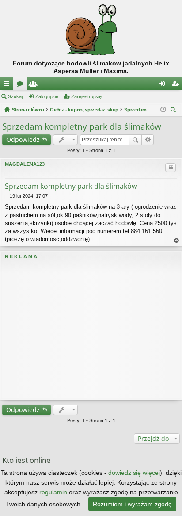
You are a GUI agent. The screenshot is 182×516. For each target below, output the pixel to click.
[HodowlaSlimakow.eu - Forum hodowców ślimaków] (91, 30)
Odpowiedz (23, 139)
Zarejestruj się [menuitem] (177, 85)
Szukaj (15, 96)
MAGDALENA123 (25, 164)
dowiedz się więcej (134, 472)
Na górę (176, 241)
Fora (22, 85)
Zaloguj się (46, 96)
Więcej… (8, 85)
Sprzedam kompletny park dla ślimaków (81, 126)
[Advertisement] (91, 335)
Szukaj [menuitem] (174, 111)
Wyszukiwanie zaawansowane (148, 139)
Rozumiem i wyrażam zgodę (132, 504)
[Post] (7, 196)
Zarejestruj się (86, 96)
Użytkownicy (35, 85)
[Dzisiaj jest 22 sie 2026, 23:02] (163, 109)
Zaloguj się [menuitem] (164, 85)
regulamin (53, 492)
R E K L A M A (21, 256)
